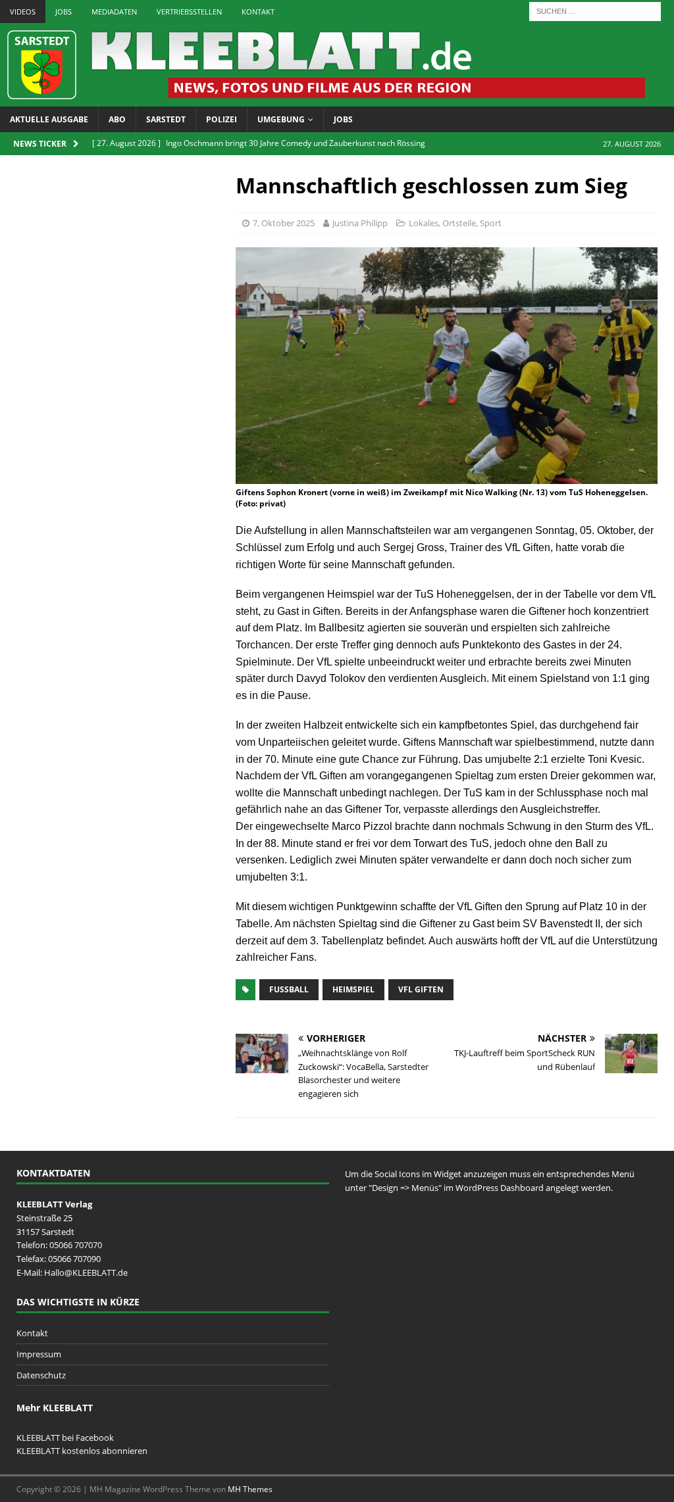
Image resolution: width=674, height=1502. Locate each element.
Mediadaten (114, 11)
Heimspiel (353, 989)
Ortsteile (459, 223)
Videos (23, 11)
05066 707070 (75, 1245)
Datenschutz (41, 1375)
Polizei (221, 119)
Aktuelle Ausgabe (49, 119)
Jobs (63, 11)
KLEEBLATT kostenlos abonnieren (81, 1451)
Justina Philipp (360, 223)
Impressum (38, 1354)
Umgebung (281, 119)
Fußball (289, 989)
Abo (117, 119)
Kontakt (258, 11)
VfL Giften (421, 989)
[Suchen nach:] (595, 10)
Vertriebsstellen (189, 11)
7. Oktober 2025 (284, 223)
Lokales (423, 223)
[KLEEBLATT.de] (322, 99)
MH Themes (250, 1489)
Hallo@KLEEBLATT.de (86, 1272)
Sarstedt (166, 119)
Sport (491, 223)
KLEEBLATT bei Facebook (65, 1437)
